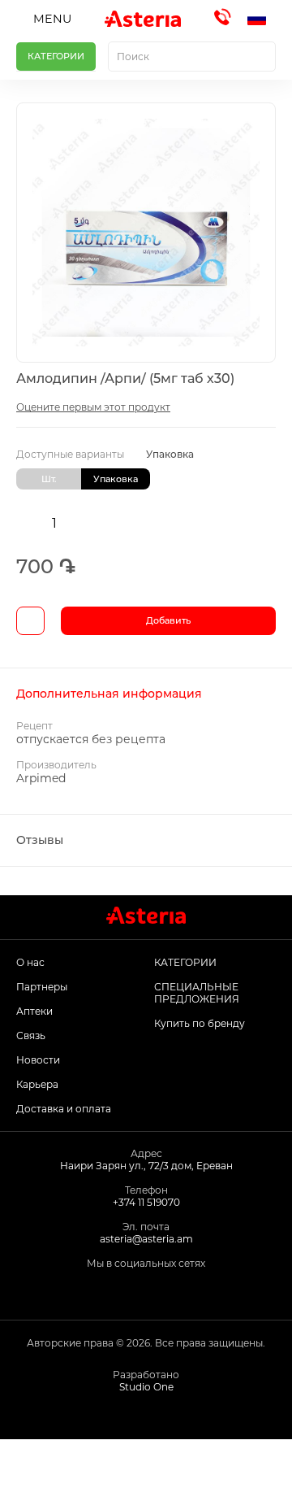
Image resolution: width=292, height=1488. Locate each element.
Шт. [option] (49, 479)
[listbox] (146, 478)
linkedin (170, 1290)
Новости (38, 1060)
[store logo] (142, 19)
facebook (97, 1290)
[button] (261, 18)
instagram (133, 1290)
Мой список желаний (182, 1463)
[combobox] (192, 56)
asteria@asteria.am (146, 1239)
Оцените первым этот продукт (93, 407)
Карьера (37, 1084)
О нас (30, 962)
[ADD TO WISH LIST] (30, 621)
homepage (36, 1463)
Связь (30, 1035)
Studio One (146, 1387)
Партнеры (41, 987)
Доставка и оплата (63, 1109)
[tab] (146, 694)
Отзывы (39, 840)
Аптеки (34, 1011)
